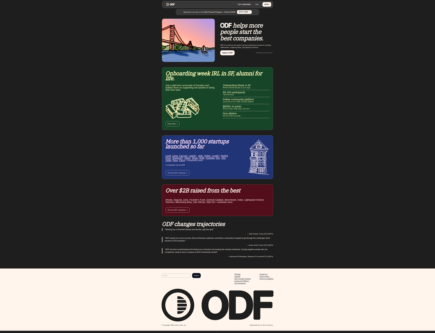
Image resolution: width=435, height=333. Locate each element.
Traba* (207, 155)
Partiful (224, 155)
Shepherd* (177, 158)
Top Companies (240, 283)
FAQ (257, 4)
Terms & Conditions (266, 279)
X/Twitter (237, 274)
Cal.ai (182, 160)
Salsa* (187, 158)
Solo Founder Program (242, 279)
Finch (168, 158)
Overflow (210, 158)
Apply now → (244, 12)
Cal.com (183, 155)
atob (200, 155)
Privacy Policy (264, 276)
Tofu (223, 158)
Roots (195, 158)
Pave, (175, 160)
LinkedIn (237, 276)
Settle (168, 160)
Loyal (168, 155)
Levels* (215, 155)
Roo (218, 158)
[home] (199, 4)
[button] (266, 4)
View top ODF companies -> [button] (177, 173)
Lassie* (192, 155)
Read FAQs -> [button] (172, 124)
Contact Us (263, 274)
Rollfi (201, 158)
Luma (175, 155)
